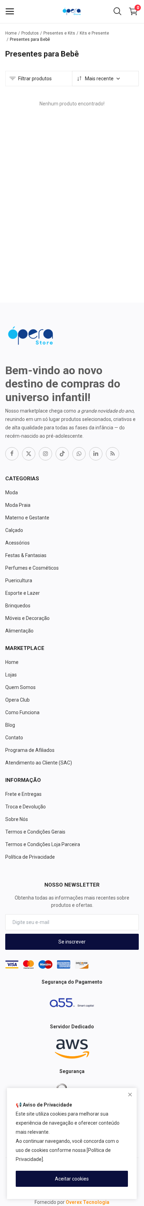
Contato (14, 737)
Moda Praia (17, 505)
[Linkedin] (95, 453)
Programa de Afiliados (30, 750)
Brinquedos (17, 605)
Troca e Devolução (25, 806)
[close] (130, 1095)
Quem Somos (20, 687)
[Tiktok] (62, 453)
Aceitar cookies (72, 1179)
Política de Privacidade (30, 857)
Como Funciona (22, 712)
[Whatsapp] (79, 453)
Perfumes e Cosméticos (32, 568)
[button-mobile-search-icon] (117, 11)
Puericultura (18, 580)
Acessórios (17, 543)
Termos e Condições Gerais (35, 832)
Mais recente (99, 78)
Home (11, 33)
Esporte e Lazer (22, 593)
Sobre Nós (16, 819)
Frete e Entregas (23, 794)
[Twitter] (28, 453)
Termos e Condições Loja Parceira (42, 844)
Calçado (14, 530)
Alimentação (19, 631)
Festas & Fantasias (25, 555)
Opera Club (17, 700)
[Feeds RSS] (112, 453)
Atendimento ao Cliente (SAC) (38, 762)
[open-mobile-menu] (9, 11)
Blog (10, 725)
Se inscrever (72, 942)
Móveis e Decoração (27, 618)
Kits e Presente (94, 33)
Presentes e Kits (59, 33)
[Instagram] (45, 453)
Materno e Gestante (27, 517)
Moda (11, 492)
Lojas (11, 675)
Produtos (30, 33)
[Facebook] (12, 453)
